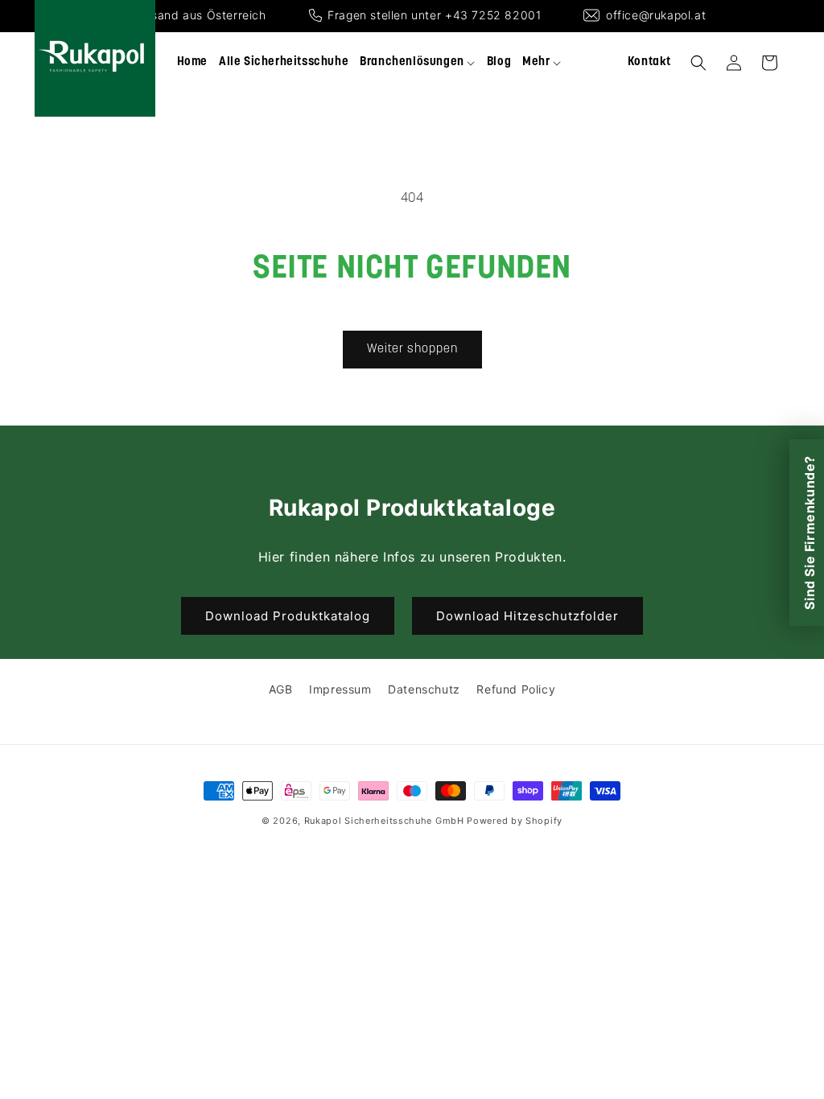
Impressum (340, 689)
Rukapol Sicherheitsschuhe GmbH (384, 820)
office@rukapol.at (656, 15)
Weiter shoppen (412, 350)
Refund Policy (515, 689)
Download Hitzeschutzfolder (527, 616)
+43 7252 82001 (493, 15)
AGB (281, 689)
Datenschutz (424, 689)
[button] (417, 62)
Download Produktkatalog (287, 616)
